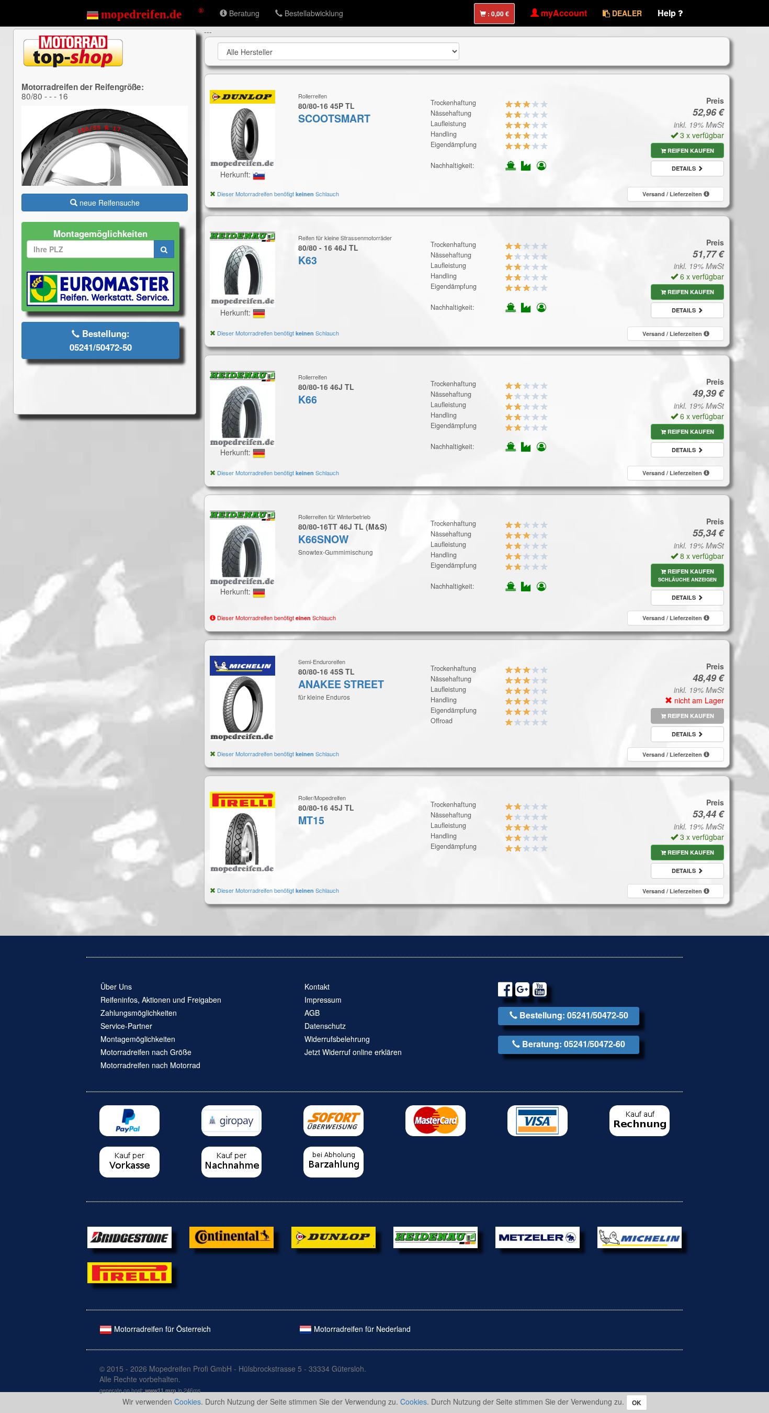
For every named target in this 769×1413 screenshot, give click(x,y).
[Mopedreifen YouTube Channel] (540, 991)
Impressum (323, 999)
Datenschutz (325, 1025)
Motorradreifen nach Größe (145, 1052)
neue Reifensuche (108, 202)
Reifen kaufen (690, 150)
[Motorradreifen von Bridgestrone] (129, 1236)
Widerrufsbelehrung (337, 1039)
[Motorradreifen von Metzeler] (537, 1236)
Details (684, 168)
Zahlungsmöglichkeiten (138, 1012)
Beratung (243, 13)
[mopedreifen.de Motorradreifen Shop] (145, 13)
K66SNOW (323, 539)
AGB (312, 1012)
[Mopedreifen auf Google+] (522, 991)
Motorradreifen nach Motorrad (150, 1065)
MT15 (311, 820)
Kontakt (317, 986)
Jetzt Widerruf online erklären (353, 1052)
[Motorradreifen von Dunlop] (333, 1236)
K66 (307, 399)
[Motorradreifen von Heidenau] (435, 1236)
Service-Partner (126, 1025)
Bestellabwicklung (312, 13)
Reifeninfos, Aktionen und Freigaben (160, 999)
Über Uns (116, 986)
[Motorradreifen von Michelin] (639, 1236)
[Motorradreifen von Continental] (231, 1236)
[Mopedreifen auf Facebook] (505, 991)
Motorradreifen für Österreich (161, 1329)
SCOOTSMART (334, 118)
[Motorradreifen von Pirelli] (129, 1271)
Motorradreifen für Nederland (361, 1329)
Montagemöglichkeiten (137, 1039)
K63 (307, 260)
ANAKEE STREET (341, 684)
